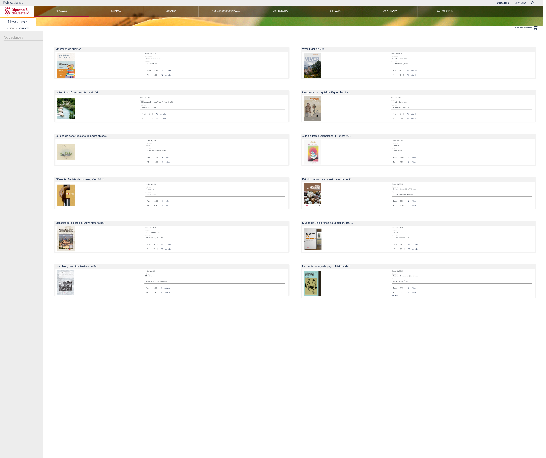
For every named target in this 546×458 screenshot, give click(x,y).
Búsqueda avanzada (523, 28)
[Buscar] (534, 3)
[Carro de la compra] (536, 28)
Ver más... (395, 295)
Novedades (24, 28)
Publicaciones (13, 3)
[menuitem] (61, 11)
